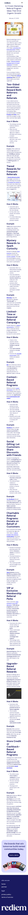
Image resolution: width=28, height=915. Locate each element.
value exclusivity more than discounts (12, 603)
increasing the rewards (14, 182)
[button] (22, 2)
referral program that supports (12, 534)
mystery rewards (11, 256)
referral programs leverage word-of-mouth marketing (13, 63)
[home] (7, 3)
